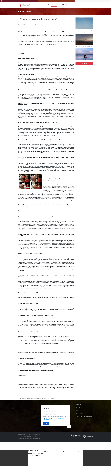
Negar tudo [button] (37, 455)
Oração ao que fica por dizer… (84, 61)
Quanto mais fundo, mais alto (84, 46)
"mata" (53, 216)
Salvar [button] (42, 455)
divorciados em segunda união (30, 292)
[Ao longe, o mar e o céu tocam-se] (84, 26)
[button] (54, 5)
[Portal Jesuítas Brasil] (5, 1)
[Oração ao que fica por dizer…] (84, 56)
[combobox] (93, 1)
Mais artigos (84, 63)
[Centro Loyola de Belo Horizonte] (24, 4)
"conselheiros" (39, 315)
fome (53, 180)
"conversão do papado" (34, 234)
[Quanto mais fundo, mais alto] (84, 42)
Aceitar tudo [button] (31, 455)
